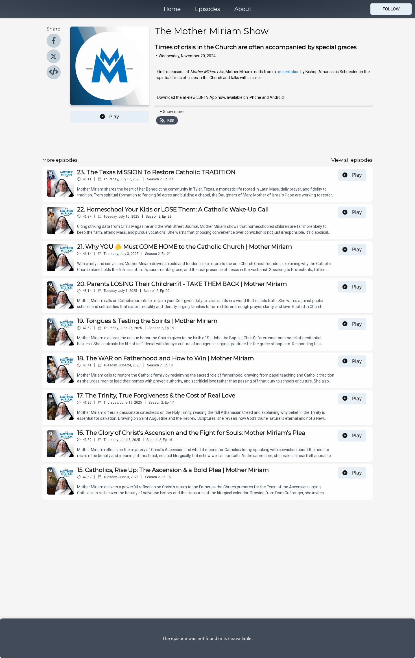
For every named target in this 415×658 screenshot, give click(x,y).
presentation (288, 71)
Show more (173, 111)
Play (114, 116)
